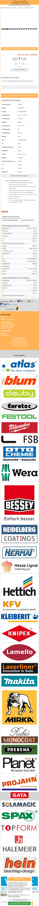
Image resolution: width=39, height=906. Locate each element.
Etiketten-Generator (7, 328)
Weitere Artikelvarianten (10, 217)
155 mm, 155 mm (22, 115)
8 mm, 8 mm (21, 125)
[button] (19, 29)
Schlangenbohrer (22, 111)
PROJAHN (20, 108)
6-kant (19, 150)
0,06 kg (20, 122)
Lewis (19, 136)
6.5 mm (20, 147)
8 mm (19, 143)
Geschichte (4, 334)
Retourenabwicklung (7, 326)
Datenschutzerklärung (7, 319)
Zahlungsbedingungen (7, 325)
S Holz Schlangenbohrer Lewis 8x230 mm (17, 81)
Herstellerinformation (10, 220)
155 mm (20, 165)
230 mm (20, 133)
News (2, 332)
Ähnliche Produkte (27, 220)
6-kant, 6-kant (21, 154)
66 (18, 129)
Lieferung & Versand (7, 323)
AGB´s (3, 318)
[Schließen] (28, 879)
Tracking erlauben (19, 900)
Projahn (20, 172)
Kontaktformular (5, 335)
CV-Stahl (20, 118)
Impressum (4, 316)
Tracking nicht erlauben (19, 903)
